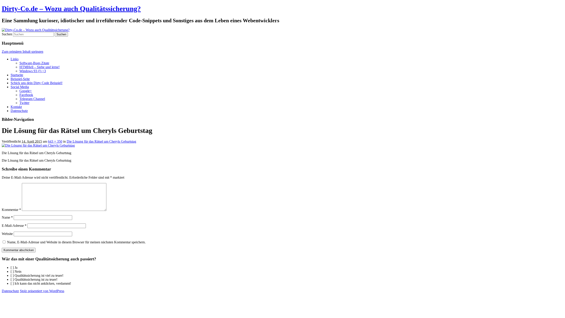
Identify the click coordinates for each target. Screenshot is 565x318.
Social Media (20, 87)
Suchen (7, 34)
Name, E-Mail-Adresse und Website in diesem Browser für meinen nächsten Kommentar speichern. (76, 242)
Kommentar (11, 210)
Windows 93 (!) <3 (32, 71)
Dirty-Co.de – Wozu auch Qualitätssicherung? (71, 9)
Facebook (26, 95)
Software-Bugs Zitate (34, 63)
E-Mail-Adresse (14, 225)
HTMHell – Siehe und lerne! (39, 67)
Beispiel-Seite (20, 79)
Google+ (25, 91)
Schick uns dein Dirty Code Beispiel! (36, 83)
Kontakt (16, 107)
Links (15, 59)
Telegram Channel (32, 99)
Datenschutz (19, 111)
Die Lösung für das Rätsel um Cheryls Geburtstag (101, 141)
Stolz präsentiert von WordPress (42, 291)
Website (7, 234)
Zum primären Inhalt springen (22, 51)
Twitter (24, 103)
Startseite (17, 75)
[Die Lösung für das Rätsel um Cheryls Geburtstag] (38, 145)
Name (7, 217)
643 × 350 (55, 141)
